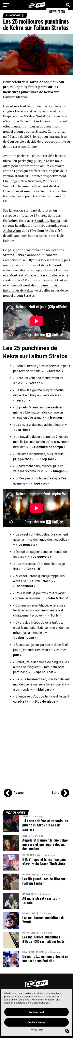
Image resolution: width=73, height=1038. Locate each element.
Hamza (55, 220)
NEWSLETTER (57, 11)
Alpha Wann (12, 230)
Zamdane (41, 220)
